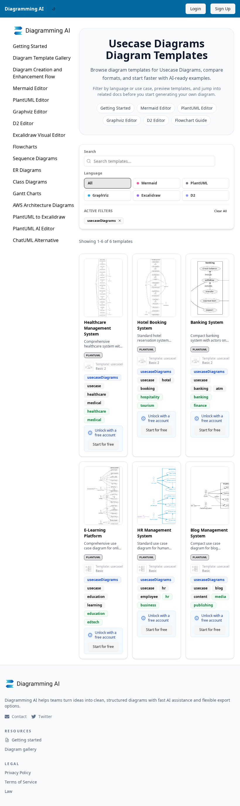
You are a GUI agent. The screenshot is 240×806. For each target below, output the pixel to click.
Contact (19, 716)
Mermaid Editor (30, 88)
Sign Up (223, 8)
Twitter (45, 716)
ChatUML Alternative (36, 240)
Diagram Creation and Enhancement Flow (37, 73)
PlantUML (199, 183)
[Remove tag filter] (119, 220)
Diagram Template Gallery (42, 58)
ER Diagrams (27, 170)
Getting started (27, 740)
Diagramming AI (24, 9)
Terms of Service (21, 782)
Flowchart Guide (191, 120)
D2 (193, 195)
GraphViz (100, 195)
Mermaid (149, 183)
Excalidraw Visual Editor (39, 135)
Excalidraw (150, 195)
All (90, 183)
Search (90, 151)
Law (8, 791)
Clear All (220, 211)
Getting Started (30, 46)
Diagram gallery (20, 749)
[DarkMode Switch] (53, 8)
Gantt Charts (27, 193)
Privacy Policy (18, 772)
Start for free (103, 444)
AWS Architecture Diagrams (43, 205)
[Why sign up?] (90, 433)
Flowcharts (25, 146)
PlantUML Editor (31, 100)
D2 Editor (23, 123)
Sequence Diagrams (35, 158)
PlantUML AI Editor (34, 228)
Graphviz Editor (30, 111)
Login (195, 8)
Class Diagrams (30, 182)
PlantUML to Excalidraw (39, 217)
